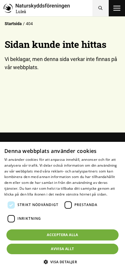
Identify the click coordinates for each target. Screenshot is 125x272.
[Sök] (100, 8)
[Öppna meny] (117, 8)
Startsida (13, 23)
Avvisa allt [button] (62, 248)
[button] (62, 261)
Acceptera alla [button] (62, 234)
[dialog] (62, 207)
